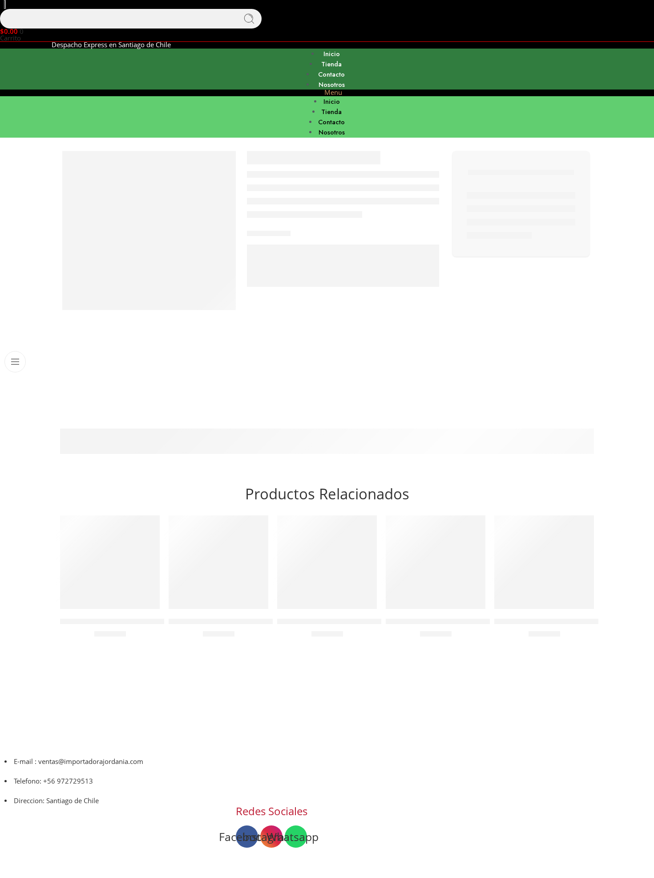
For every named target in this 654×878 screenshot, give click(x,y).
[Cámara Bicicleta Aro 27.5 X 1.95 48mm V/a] (110, 562)
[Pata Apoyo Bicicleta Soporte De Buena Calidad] (544, 562)
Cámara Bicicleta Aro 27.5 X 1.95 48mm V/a (131, 621)
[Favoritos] (147, 528)
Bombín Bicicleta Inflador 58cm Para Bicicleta (461, 621)
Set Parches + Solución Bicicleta (330, 621)
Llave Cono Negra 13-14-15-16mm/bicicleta (240, 621)
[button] (327, 93)
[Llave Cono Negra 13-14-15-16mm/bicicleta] (218, 562)
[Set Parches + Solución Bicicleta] (327, 562)
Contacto (331, 74)
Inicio (331, 53)
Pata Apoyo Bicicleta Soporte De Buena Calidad (573, 621)
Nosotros (332, 84)
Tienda (331, 64)
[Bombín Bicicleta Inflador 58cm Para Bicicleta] (435, 562)
